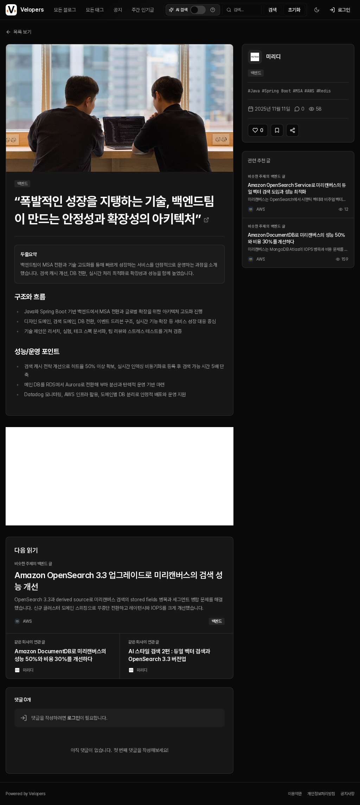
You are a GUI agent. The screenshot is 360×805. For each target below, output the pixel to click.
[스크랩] (277, 130)
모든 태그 (95, 10)
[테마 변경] (316, 9)
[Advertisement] (119, 476)
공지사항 (347, 793)
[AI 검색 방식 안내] (212, 10)
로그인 (73, 718)
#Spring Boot (276, 91)
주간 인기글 (143, 10)
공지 (118, 10)
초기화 (294, 10)
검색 (272, 10)
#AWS (309, 91)
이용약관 (295, 793)
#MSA (297, 91)
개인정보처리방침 (321, 793)
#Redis (323, 91)
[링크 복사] (292, 130)
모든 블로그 (65, 10)
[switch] (198, 10)
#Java (254, 91)
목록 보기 (22, 32)
